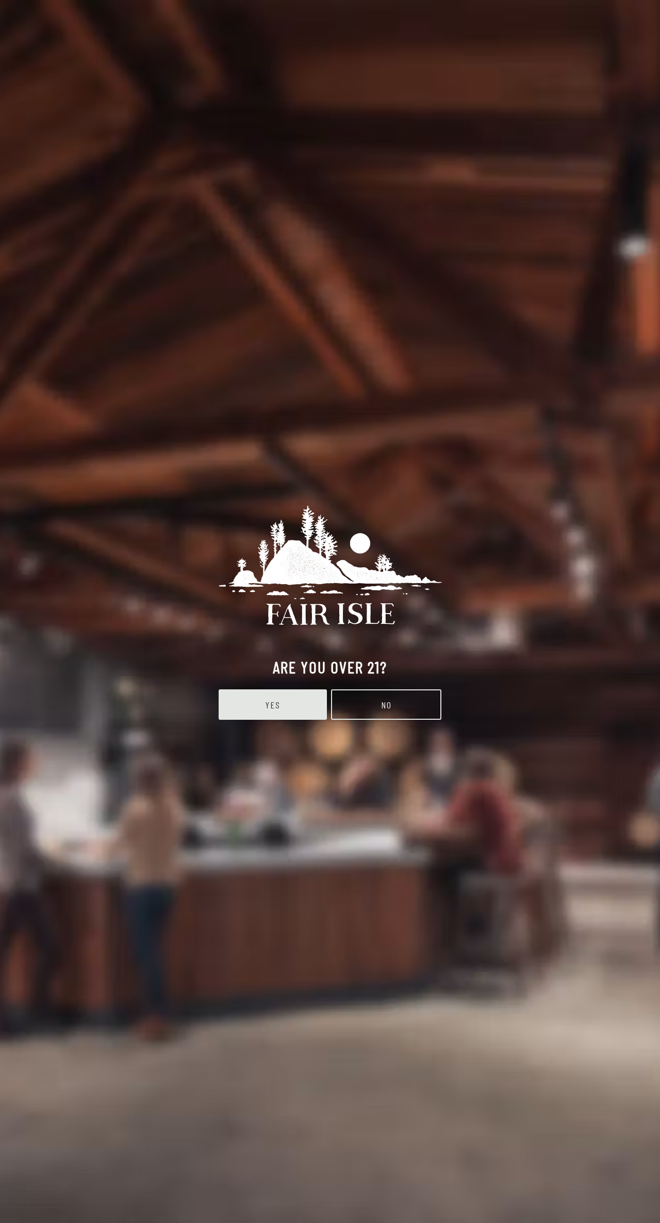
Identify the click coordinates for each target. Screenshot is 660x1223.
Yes (273, 704)
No (386, 704)
